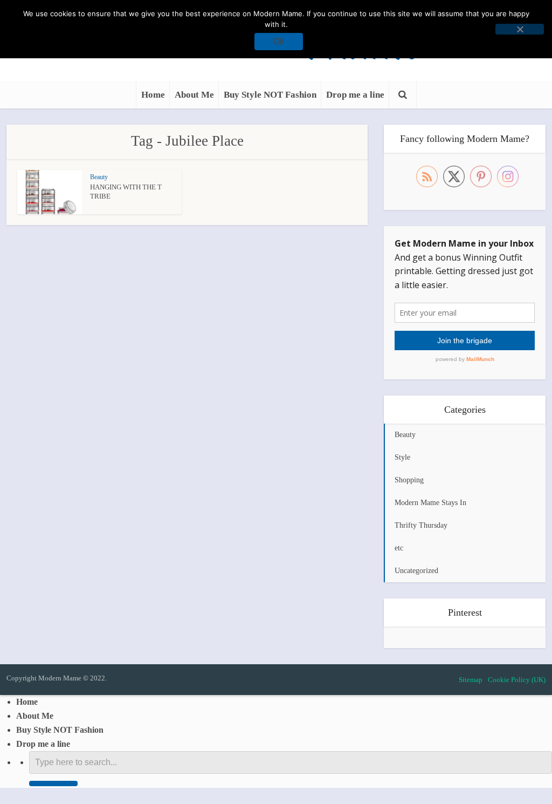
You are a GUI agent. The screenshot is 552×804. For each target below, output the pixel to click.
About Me (194, 95)
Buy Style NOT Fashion (270, 95)
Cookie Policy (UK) (517, 680)
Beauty (99, 177)
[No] (519, 29)
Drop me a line (355, 95)
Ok (278, 41)
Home (153, 95)
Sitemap (470, 680)
